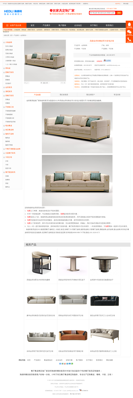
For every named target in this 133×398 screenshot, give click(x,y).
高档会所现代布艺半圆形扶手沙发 (70, 315)
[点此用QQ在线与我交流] (107, 61)
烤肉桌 (24, 30)
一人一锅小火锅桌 (11, 64)
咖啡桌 (7, 138)
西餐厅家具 (31, 30)
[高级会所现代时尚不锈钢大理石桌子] (73, 278)
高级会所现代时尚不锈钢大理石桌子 (71, 280)
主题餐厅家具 (114, 30)
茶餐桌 (7, 99)
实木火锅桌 (9, 46)
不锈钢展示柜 (9, 118)
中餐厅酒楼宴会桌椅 (101, 30)
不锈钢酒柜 (9, 114)
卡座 (6, 164)
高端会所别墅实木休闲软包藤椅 (38, 280)
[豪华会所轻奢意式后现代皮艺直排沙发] (41, 314)
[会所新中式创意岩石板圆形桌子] (104, 278)
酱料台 (7, 187)
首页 (32, 25)
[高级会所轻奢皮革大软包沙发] (45, 60)
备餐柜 (7, 179)
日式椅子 (8, 83)
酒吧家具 (47, 30)
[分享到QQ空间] (62, 363)
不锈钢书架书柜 (10, 122)
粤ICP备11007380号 (75, 394)
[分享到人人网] (70, 363)
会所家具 (39, 30)
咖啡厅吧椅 (9, 145)
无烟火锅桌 (9, 53)
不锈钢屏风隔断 (10, 111)
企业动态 (78, 25)
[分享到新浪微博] (65, 363)
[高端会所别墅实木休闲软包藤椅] (41, 278)
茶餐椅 (7, 103)
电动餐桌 (72, 30)
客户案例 (62, 25)
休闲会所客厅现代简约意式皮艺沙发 (40, 351)
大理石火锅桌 (9, 57)
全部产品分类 (15, 25)
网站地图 (125, 3)
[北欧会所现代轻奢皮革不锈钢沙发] (73, 349)
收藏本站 (85, 3)
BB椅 (7, 176)
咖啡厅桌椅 (89, 30)
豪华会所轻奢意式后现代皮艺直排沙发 (41, 315)
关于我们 (94, 25)
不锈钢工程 (64, 30)
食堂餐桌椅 (80, 30)
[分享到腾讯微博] (67, 363)
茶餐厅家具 (55, 30)
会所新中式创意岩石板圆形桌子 (101, 280)
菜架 (6, 183)
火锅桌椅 (17, 30)
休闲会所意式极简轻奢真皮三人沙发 (103, 351)
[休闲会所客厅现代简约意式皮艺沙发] (41, 349)
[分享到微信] (72, 363)
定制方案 (69, 360)
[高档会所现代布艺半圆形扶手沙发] (73, 314)
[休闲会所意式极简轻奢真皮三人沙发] (104, 349)
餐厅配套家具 (10, 172)
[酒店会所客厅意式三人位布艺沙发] (104, 314)
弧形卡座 (8, 168)
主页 (11, 35)
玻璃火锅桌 (9, 50)
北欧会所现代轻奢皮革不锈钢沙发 (70, 351)
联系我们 (109, 25)
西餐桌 (7, 76)
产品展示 (46, 25)
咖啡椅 (7, 141)
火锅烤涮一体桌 (10, 60)
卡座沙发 (123, 30)
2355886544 (84, 390)
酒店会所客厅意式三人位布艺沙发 (102, 315)
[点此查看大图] (44, 83)
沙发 (6, 161)
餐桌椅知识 (48, 360)
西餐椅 (7, 80)
